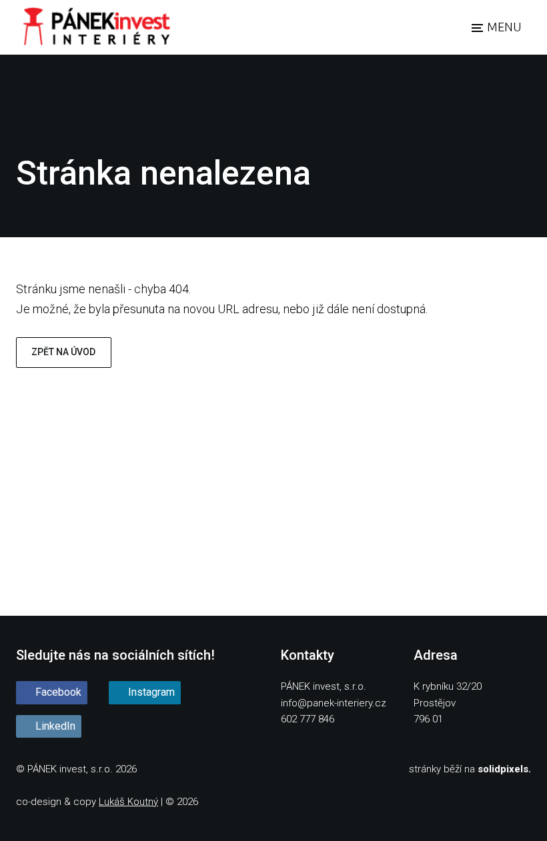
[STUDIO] (95, 27)
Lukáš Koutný (128, 802)
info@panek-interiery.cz (333, 703)
